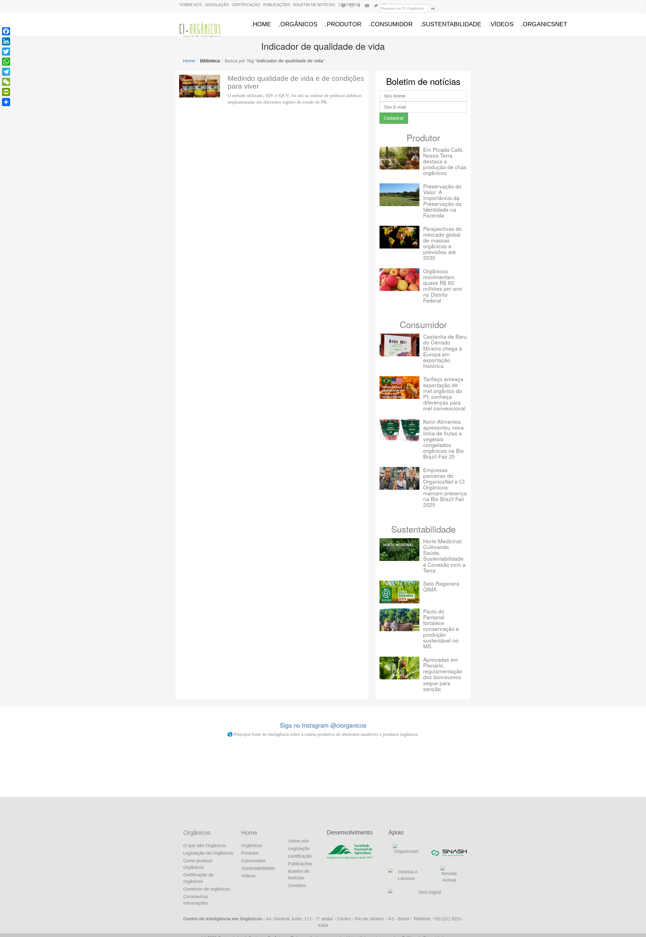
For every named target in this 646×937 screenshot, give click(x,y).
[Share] (6, 102)
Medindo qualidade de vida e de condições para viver (296, 82)
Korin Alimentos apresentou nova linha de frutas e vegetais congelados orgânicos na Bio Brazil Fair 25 (443, 439)
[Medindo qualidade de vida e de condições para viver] (199, 86)
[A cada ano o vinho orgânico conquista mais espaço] (479, 774)
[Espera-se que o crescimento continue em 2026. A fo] (271, 777)
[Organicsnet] (406, 853)
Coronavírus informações (195, 900)
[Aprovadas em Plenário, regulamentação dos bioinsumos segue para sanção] (399, 668)
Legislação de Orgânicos (208, 853)
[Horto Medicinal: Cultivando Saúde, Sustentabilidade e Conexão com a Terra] (399, 549)
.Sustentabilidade (450, 24)
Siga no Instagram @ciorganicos (323, 725)
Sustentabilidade (423, 529)
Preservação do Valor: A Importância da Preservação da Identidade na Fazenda (442, 200)
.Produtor (343, 24)
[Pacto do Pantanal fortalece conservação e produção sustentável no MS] (399, 619)
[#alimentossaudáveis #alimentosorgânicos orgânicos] (583, 774)
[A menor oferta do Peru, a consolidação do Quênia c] (166, 774)
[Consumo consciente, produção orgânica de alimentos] (375, 774)
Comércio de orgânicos (206, 889)
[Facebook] (359, 5)
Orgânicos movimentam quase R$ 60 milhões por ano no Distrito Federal (442, 285)
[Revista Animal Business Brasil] (449, 875)
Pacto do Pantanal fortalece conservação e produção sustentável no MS (441, 628)
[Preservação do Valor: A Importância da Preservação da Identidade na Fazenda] (399, 194)
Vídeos (248, 875)
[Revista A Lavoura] (406, 875)
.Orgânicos (298, 24)
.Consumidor (391, 24)
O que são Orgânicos (204, 845)
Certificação (246, 5)
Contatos (297, 885)
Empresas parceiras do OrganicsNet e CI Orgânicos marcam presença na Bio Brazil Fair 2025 (445, 487)
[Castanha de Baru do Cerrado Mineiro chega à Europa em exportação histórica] (399, 345)
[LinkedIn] (6, 41)
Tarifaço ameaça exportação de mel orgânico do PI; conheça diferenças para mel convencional (444, 393)
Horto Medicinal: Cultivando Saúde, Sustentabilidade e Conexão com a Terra (444, 555)
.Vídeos (501, 24)
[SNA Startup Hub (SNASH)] (449, 853)
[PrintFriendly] (6, 92)
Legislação (217, 5)
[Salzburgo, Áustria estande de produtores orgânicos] (62, 774)
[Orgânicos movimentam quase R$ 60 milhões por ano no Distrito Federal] (399, 279)
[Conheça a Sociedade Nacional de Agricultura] (354, 851)
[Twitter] (6, 51)
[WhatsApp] (6, 62)
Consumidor (423, 324)
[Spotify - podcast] (343, 5)
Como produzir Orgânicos (198, 864)
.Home (261, 24)
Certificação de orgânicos (198, 878)
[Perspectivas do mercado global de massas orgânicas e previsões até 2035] (399, 237)
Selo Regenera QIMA (441, 586)
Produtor (423, 137)
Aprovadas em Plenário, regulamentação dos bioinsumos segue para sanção (442, 674)
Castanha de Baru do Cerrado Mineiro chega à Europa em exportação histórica (445, 351)
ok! (433, 8)
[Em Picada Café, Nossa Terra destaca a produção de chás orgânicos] (399, 158)
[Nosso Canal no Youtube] (367, 5)
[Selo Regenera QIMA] (399, 592)
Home (189, 60)
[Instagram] (351, 5)
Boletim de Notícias (314, 5)
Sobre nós (190, 5)
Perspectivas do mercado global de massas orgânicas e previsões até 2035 (442, 243)
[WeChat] (6, 82)
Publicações (276, 5)
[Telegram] (6, 72)
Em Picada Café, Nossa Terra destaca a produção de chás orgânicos (445, 161)
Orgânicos (196, 832)
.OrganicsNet (544, 24)
